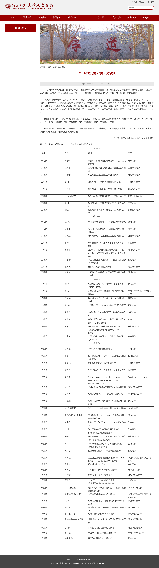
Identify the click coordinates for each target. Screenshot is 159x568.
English (146, 17)
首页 (12, 17)
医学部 (141, 2)
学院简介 (27, 17)
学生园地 (102, 17)
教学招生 (57, 17)
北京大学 (133, 2)
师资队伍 (42, 17)
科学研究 (72, 17)
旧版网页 (150, 2)
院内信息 (131, 17)
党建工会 (87, 17)
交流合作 (117, 17)
